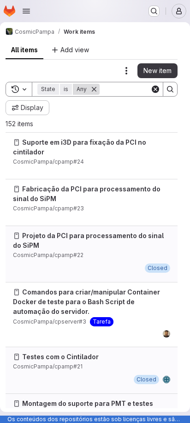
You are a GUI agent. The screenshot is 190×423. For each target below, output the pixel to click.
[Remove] (94, 89)
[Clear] (155, 89)
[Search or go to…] (154, 11)
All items (24, 50)
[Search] (170, 89)
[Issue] (16, 142)
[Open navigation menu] (26, 11)
